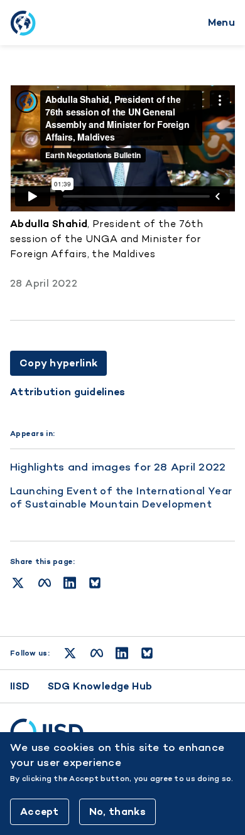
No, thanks (117, 811)
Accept (39, 811)
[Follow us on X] (70, 653)
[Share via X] (18, 583)
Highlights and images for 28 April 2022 (118, 467)
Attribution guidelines (68, 392)
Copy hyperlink (58, 363)
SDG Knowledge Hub (100, 686)
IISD (20, 686)
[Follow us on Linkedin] (122, 653)
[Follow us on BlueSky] (147, 653)
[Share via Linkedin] (69, 583)
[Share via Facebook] (44, 583)
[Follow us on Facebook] (96, 653)
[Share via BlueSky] (95, 583)
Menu (221, 22)
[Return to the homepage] (22, 22)
